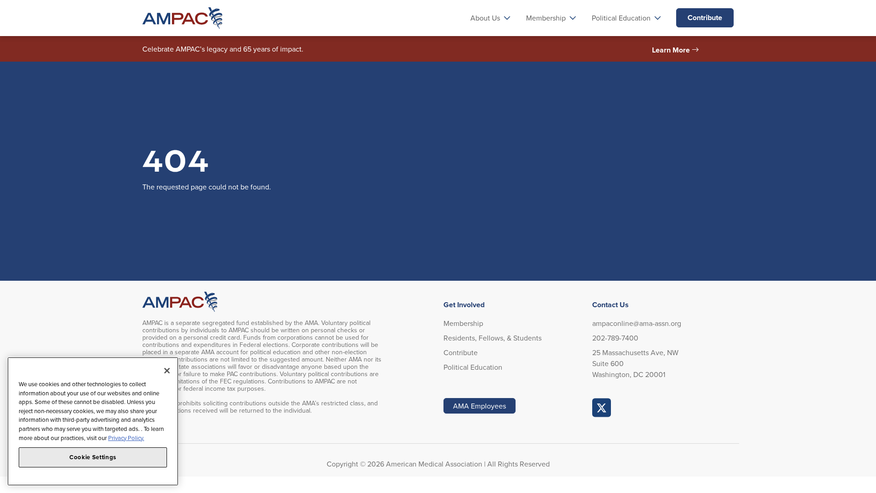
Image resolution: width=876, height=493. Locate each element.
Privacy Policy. (126, 438)
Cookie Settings (92, 457)
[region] (92, 421)
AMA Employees (479, 406)
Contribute (705, 17)
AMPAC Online (601, 407)
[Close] (167, 371)
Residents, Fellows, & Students (492, 338)
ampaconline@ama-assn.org (636, 323)
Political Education (472, 367)
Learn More (671, 50)
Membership (463, 323)
